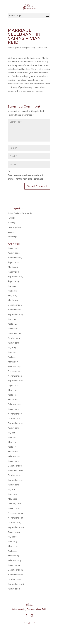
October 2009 (14, 522)
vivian (12, 47)
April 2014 (12, 324)
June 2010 (12, 494)
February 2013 (14, 366)
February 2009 (14, 560)
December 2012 (15, 371)
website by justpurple (29, 623)
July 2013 (12, 347)
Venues (11, 232)
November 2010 (15, 470)
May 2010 (12, 499)
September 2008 (16, 584)
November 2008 (15, 574)
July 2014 (12, 319)
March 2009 (13, 555)
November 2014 (15, 309)
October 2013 (14, 338)
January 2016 (13, 272)
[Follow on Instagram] (32, 615)
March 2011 (13, 451)
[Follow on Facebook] (26, 615)
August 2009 (14, 532)
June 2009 (12, 541)
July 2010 (12, 489)
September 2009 (16, 527)
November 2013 (15, 333)
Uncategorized (14, 227)
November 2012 (15, 376)
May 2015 (12, 295)
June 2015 (12, 291)
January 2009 (14, 565)
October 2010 (14, 475)
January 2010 (14, 508)
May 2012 (12, 390)
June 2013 (12, 352)
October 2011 (14, 418)
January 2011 (13, 461)
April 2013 (12, 357)
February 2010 (14, 503)
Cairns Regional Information (20, 213)
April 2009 (12, 551)
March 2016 (13, 267)
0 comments (42, 47)
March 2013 (13, 361)
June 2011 (12, 437)
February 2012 (14, 404)
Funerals (12, 218)
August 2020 (14, 253)
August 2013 (13, 343)
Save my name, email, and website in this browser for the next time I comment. (26, 177)
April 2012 (12, 395)
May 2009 (13, 546)
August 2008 (14, 588)
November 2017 (15, 257)
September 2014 (15, 314)
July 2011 (11, 432)
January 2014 (13, 328)
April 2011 (12, 447)
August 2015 (13, 281)
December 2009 (15, 513)
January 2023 (14, 248)
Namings (12, 222)
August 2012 (13, 385)
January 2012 (13, 409)
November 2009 (15, 518)
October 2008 (14, 579)
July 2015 (12, 286)
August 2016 (13, 262)
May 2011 (12, 442)
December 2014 (15, 305)
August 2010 (13, 484)
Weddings (31, 47)
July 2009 (12, 536)
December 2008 (15, 570)
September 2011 (15, 423)
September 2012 (15, 380)
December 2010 (15, 465)
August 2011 (13, 428)
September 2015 (15, 276)
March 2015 (13, 300)
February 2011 (14, 456)
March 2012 (13, 399)
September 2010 (15, 480)
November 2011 (15, 413)
